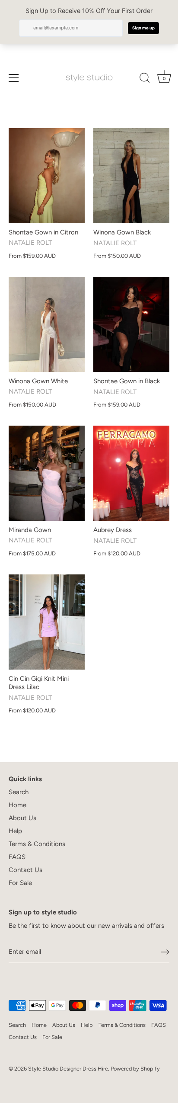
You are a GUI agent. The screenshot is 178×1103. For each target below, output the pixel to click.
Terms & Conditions (37, 844)
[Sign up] (165, 952)
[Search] (144, 79)
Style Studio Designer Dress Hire (68, 1068)
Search (19, 792)
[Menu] (13, 77)
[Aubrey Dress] (131, 473)
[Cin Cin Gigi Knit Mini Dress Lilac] (47, 622)
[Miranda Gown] (47, 473)
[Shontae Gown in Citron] (47, 175)
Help (15, 831)
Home (17, 805)
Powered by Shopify (135, 1068)
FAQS (17, 857)
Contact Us (25, 870)
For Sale (20, 883)
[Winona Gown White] (47, 324)
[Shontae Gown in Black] (131, 324)
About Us (22, 818)
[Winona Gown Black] (131, 175)
